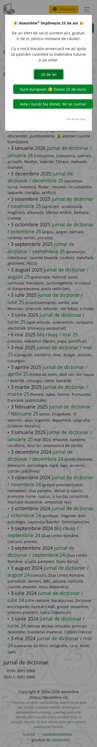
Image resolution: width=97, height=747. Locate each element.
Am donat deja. (76, 119)
